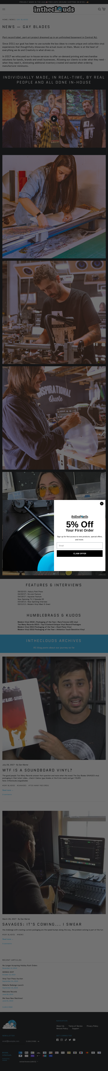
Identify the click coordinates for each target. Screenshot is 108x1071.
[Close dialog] (101, 503)
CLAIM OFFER (79, 553)
